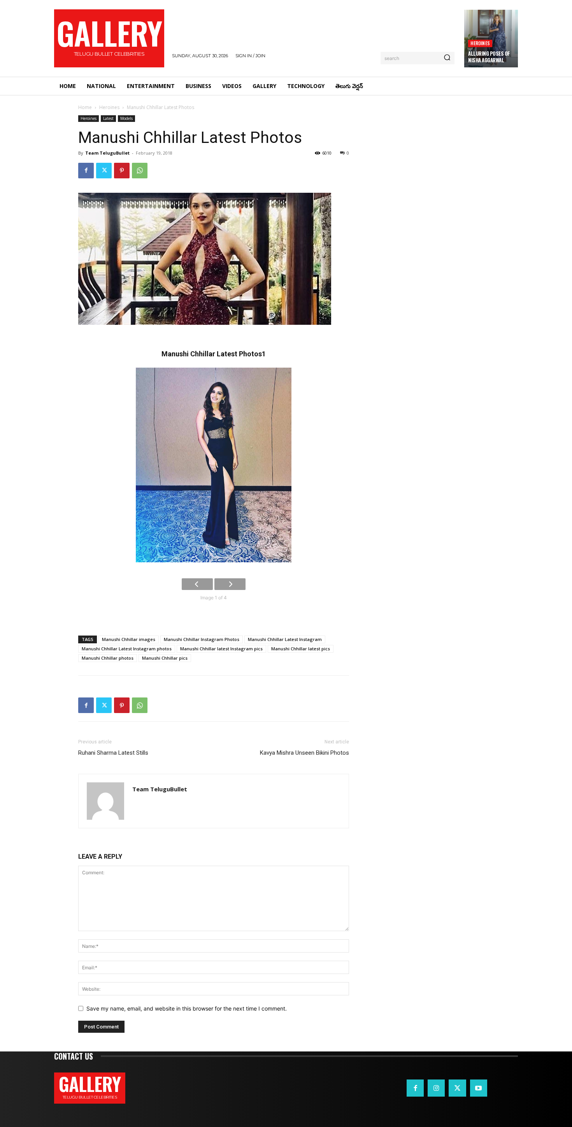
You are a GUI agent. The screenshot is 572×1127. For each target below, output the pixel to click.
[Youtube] (478, 1088)
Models (126, 118)
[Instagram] (436, 1088)
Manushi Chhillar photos (107, 658)
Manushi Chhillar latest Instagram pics (221, 649)
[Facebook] (86, 170)
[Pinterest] (122, 170)
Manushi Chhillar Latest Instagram (285, 639)
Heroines (480, 43)
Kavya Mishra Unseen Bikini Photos (304, 752)
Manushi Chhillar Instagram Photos (201, 639)
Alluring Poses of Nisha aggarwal (489, 56)
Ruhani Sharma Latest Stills (113, 752)
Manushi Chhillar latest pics (300, 649)
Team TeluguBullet (107, 153)
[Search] (447, 58)
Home (85, 107)
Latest (108, 118)
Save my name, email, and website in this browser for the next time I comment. (186, 1008)
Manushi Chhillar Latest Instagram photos (127, 649)
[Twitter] (104, 170)
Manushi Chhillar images (128, 639)
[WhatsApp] (139, 170)
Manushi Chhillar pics (165, 658)
